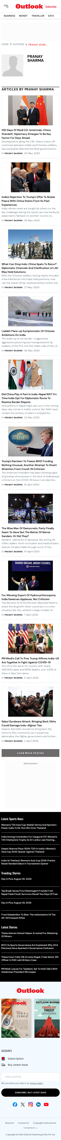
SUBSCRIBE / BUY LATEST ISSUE (30, 1092)
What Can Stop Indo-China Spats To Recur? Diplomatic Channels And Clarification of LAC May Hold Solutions (30, 268)
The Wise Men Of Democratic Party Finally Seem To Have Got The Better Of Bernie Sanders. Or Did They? (28, 532)
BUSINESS (9, 15)
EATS (51, 15)
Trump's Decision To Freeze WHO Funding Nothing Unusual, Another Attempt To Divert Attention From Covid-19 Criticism (29, 465)
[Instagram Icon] (30, 1104)
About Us (9, 1123)
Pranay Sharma (14, 153)
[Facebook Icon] (15, 1104)
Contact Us (23, 1123)
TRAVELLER (38, 15)
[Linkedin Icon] (38, 1104)
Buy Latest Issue (18, 1065)
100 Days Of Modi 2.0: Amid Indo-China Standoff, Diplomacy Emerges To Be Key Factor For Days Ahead (26, 134)
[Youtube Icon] (46, 1104)
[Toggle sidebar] (8, 6)
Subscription (16, 1059)
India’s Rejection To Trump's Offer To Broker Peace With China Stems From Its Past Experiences (28, 201)
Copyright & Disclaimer (44, 1123)
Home (5, 44)
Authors (18, 44)
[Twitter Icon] (22, 1104)
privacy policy (36, 1083)
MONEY (23, 15)
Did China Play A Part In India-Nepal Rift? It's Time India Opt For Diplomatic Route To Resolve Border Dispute (29, 398)
